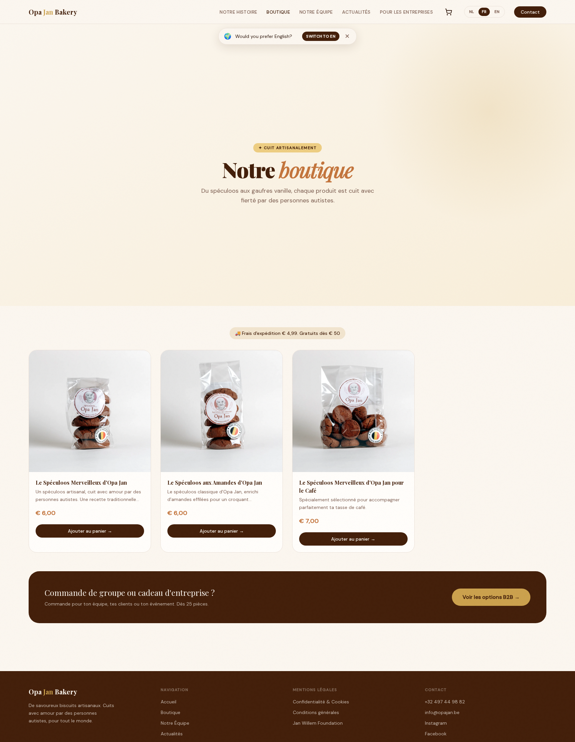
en (497, 11)
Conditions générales (316, 712)
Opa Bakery (53, 11)
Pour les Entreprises (406, 12)
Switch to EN (320, 36)
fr (484, 11)
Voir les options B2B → (491, 597)
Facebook (436, 734)
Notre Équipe (316, 12)
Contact (530, 12)
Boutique (278, 12)
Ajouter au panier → (90, 531)
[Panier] (448, 12)
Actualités (356, 12)
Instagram (436, 723)
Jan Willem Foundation (318, 723)
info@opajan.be (442, 712)
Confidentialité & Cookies (321, 702)
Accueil (168, 702)
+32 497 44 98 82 (445, 702)
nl (471, 11)
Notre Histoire (238, 12)
